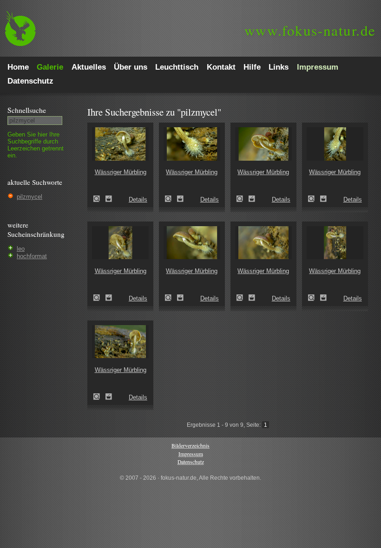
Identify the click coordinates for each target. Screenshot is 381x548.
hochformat (32, 256)
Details (138, 199)
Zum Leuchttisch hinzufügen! (108, 199)
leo (21, 248)
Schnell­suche (26, 110)
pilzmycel (29, 196)
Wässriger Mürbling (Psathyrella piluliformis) (99, 199)
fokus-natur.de (310, 30)
